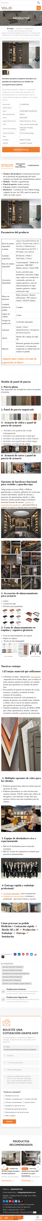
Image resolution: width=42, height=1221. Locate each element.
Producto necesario (12, 1092)
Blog (4, 1210)
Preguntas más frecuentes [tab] (20, 165)
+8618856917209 (16, 1189)
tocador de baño (31, 1099)
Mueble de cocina (12, 1096)
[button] (38, 1167)
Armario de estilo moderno (13, 967)
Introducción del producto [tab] (7, 165)
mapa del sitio (13, 1210)
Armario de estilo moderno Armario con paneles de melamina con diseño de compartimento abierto (21, 1049)
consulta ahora (20, 149)
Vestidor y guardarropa (24, 29)
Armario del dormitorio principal (20, 31)
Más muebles (10, 1116)
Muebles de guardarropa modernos (16, 974)
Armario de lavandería (14, 1102)
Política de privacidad (11, 1212)
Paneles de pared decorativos (16, 1109)
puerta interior (30, 1102)
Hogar (11, 29)
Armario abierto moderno (12, 977)
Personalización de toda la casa (17, 1112)
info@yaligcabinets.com (27, 1192)
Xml (22, 1210)
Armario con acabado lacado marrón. (17, 984)
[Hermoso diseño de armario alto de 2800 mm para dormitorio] (11, 1158)
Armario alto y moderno (12, 980)
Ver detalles (6, 1180)
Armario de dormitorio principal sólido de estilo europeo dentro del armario (31, 1171)
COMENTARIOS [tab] (33, 165)
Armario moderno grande (12, 970)
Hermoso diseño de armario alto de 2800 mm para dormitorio (10, 1171)
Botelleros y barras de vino (15, 1106)
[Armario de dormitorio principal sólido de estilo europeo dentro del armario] (31, 1158)
